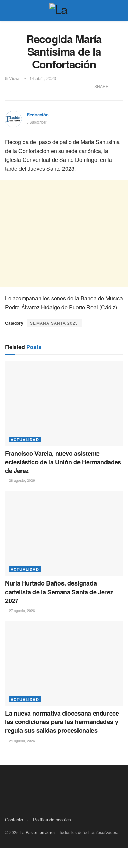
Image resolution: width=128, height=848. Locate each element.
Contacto (14, 819)
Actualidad (25, 439)
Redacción (38, 114)
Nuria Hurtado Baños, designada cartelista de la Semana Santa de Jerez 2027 (59, 592)
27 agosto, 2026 (21, 610)
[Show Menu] (8, 10)
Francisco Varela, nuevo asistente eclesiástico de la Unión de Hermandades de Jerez (63, 462)
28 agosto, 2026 (21, 480)
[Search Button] (120, 10)
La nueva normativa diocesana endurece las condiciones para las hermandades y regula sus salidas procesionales (62, 722)
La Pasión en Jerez (38, 832)
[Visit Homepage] (64, 10)
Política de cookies (52, 819)
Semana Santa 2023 (54, 323)
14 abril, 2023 (42, 78)
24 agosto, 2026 (21, 740)
